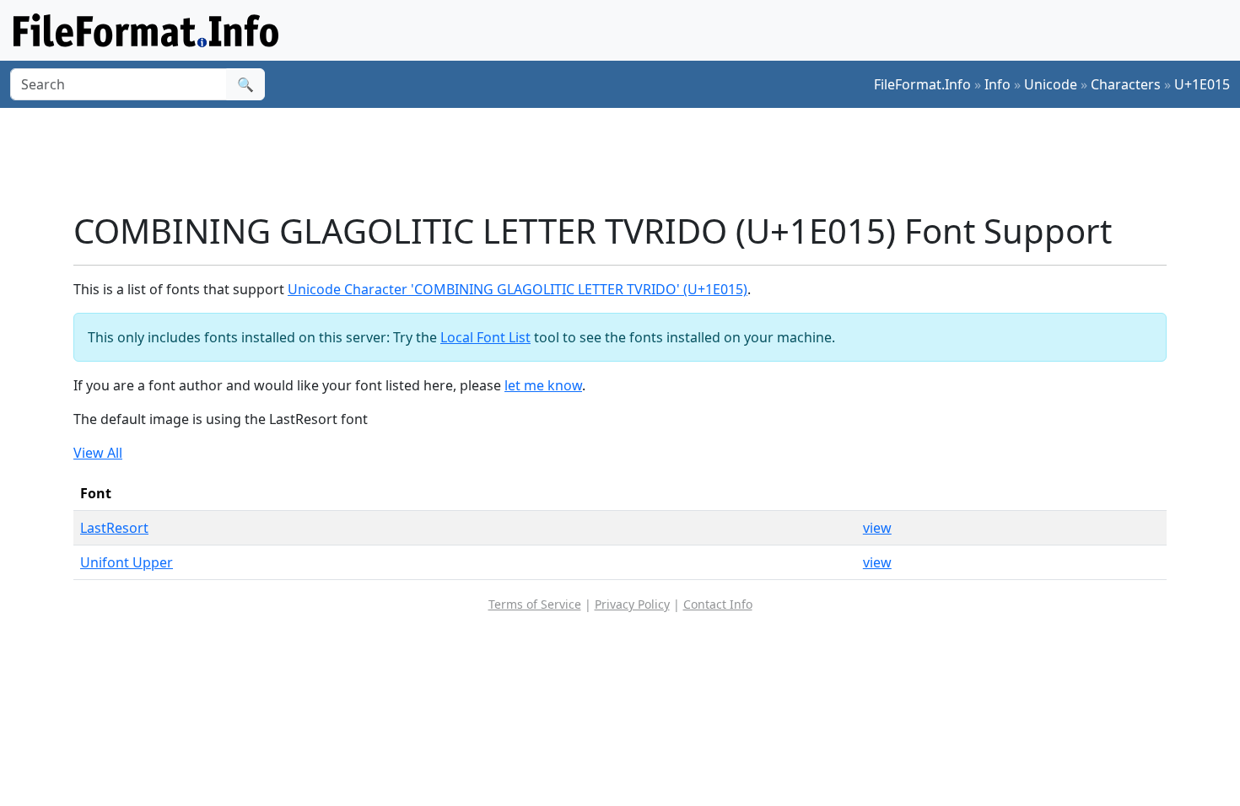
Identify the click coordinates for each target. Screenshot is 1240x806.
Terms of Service (534, 604)
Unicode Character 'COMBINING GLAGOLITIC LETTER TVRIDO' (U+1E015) (517, 289)
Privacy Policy (632, 604)
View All (97, 452)
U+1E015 (1202, 84)
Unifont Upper (126, 562)
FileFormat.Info (922, 84)
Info (997, 84)
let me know (543, 385)
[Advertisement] (630, 159)
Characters (1126, 84)
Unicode (1050, 84)
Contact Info (717, 604)
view (877, 528)
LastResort (114, 528)
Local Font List (485, 337)
